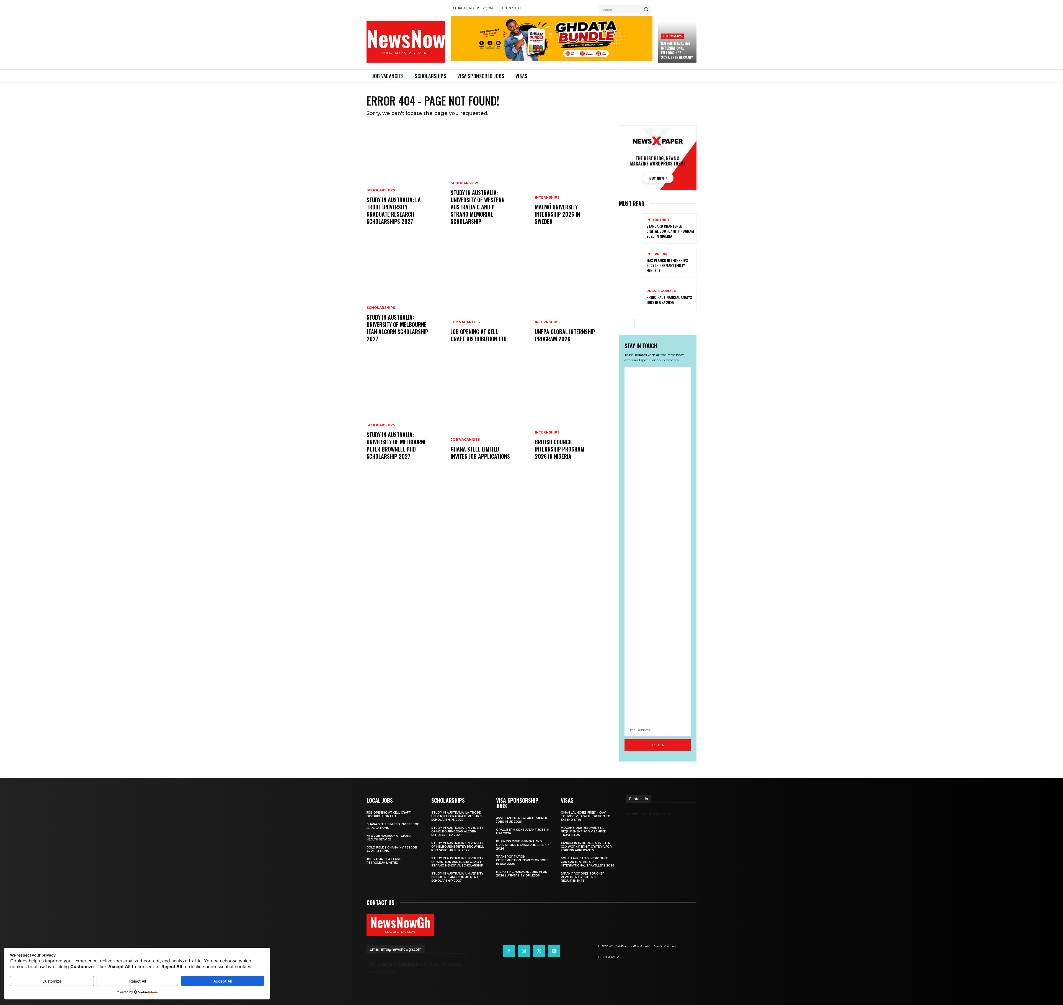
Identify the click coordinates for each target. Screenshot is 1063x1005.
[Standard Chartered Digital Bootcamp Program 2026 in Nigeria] (630, 228)
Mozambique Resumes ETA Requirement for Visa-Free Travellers (583, 831)
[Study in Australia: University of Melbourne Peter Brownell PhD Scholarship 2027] (405, 415)
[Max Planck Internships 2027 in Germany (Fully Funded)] (630, 263)
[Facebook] (509, 951)
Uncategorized (661, 291)
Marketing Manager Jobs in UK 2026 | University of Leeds (521, 873)
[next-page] (631, 322)
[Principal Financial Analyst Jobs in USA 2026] (630, 297)
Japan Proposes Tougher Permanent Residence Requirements (583, 877)
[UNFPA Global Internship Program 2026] (573, 298)
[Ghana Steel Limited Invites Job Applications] (489, 415)
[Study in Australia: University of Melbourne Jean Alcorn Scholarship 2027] (405, 298)
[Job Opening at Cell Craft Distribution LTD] (489, 298)
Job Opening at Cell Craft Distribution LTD (479, 335)
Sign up (658, 745)
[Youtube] (554, 951)
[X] (539, 951)
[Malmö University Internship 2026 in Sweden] (573, 180)
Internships (547, 197)
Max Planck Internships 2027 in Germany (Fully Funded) (667, 265)
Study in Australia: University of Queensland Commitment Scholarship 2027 (457, 877)
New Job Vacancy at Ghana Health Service (389, 837)
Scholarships (381, 190)
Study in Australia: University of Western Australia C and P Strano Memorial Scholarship (478, 206)
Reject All (137, 981)
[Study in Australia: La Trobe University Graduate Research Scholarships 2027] (405, 180)
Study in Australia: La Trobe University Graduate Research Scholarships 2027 (394, 210)
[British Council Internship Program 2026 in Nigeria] (573, 415)
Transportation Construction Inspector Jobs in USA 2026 (522, 860)
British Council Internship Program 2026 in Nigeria (559, 449)
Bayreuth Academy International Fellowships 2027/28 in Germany (677, 50)
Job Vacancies (465, 322)
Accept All (222, 981)
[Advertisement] (658, 545)
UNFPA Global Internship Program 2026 (565, 335)
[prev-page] (622, 322)
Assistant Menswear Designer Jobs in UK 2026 (521, 820)
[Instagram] (524, 951)
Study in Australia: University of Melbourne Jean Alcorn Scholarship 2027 (397, 328)
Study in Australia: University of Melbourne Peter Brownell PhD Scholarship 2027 (397, 445)
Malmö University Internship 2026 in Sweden (557, 214)
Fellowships (672, 36)
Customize (51, 981)
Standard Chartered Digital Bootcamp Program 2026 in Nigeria (670, 231)
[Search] (646, 9)
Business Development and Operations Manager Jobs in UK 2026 (522, 845)
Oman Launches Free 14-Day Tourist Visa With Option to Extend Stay (585, 816)
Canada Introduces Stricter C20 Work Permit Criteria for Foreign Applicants (586, 846)
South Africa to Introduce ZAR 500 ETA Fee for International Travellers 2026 (587, 862)
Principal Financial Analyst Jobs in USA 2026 (670, 299)
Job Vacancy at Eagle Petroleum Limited (384, 861)
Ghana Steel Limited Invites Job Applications (480, 452)
